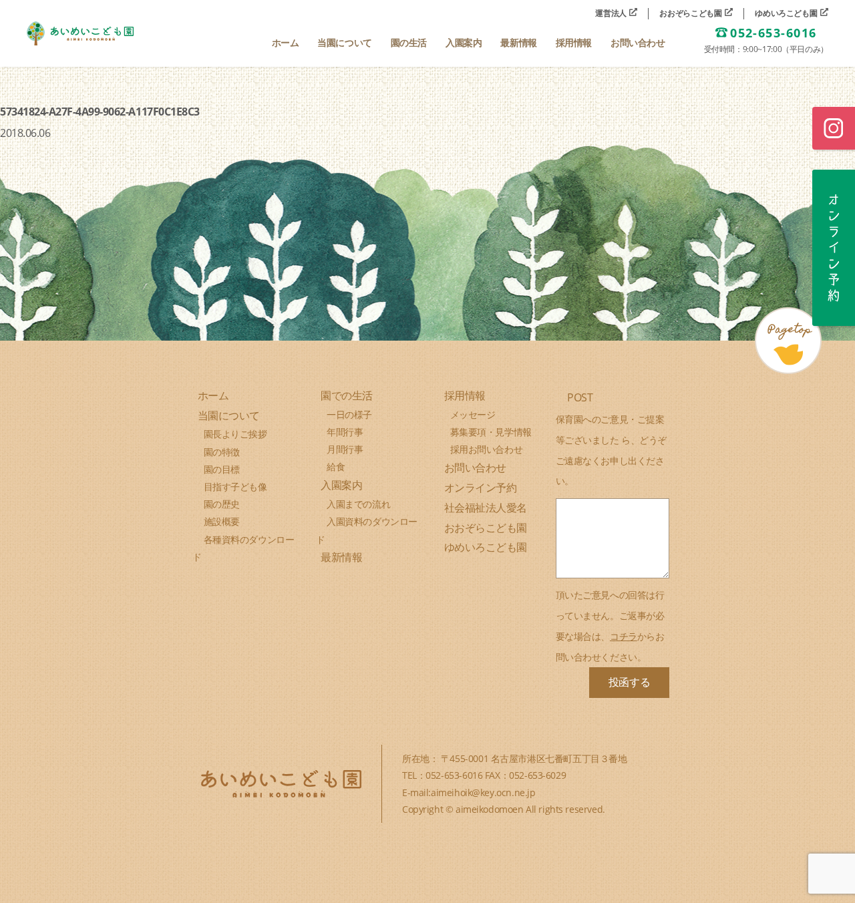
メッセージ (473, 414)
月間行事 (345, 449)
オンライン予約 (480, 487)
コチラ (623, 636)
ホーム (213, 395)
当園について (229, 415)
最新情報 (341, 557)
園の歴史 (222, 504)
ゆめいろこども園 (787, 13)
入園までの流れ (358, 504)
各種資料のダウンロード (243, 548)
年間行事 (345, 431)
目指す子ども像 (235, 486)
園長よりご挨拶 (235, 433)
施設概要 (222, 521)
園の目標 (222, 469)
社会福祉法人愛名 (485, 507)
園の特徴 (222, 451)
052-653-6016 (773, 33)
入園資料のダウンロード (366, 530)
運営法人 (611, 13)
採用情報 (465, 395)
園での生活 (347, 395)
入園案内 (341, 485)
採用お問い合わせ (486, 449)
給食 (336, 466)
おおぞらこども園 (691, 13)
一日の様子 (349, 414)
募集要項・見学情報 (491, 431)
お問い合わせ (475, 467)
